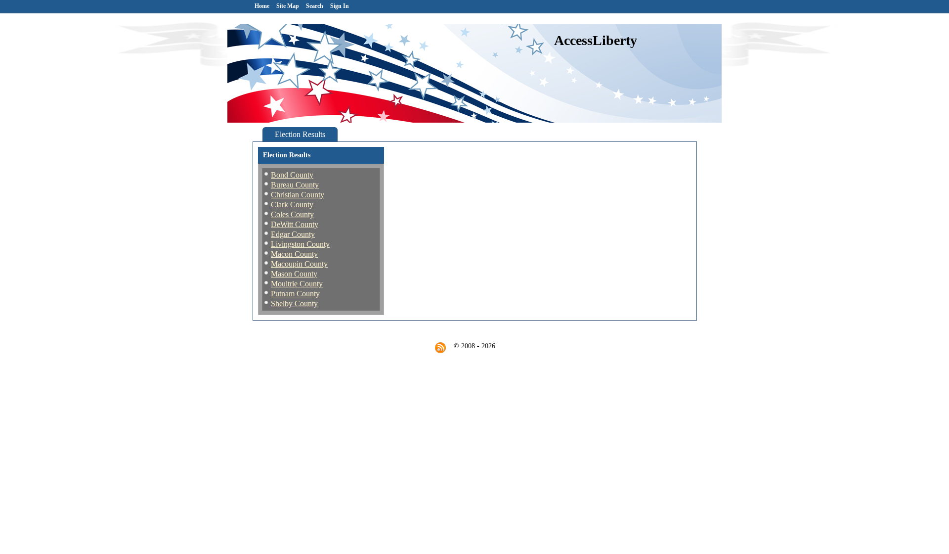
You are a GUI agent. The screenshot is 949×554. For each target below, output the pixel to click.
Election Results (300, 134)
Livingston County (300, 244)
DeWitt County (294, 224)
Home (262, 5)
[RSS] (440, 347)
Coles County (292, 214)
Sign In (339, 5)
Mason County (294, 274)
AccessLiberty (595, 40)
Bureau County (295, 185)
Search (314, 5)
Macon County (294, 254)
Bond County (292, 175)
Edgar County (293, 234)
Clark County (292, 204)
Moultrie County (297, 283)
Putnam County (295, 293)
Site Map (287, 5)
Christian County (297, 194)
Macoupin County (299, 264)
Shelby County (294, 303)
